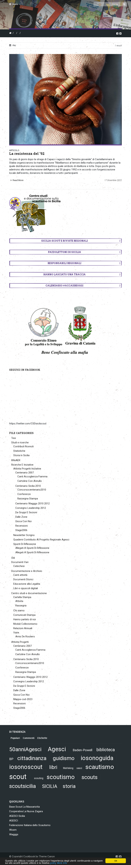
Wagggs (13, 834)
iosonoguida (97, 758)
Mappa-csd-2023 (22, 699)
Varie (16, 632)
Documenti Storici (23, 579)
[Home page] (13, 15)
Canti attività (20, 574)
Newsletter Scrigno (24, 535)
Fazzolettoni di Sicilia (64, 252)
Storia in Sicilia (21, 455)
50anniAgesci (25, 749)
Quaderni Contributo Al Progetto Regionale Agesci (41, 539)
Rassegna (20, 605)
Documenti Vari (19, 562)
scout (17, 777)
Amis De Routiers (25, 636)
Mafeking (68, 768)
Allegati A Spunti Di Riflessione (32, 547)
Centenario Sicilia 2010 (28, 485)
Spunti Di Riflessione (24, 544)
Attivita (19, 601)
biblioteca (105, 749)
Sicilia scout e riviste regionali (64, 240)
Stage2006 (21, 530)
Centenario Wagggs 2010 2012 (32, 503)
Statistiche (19, 450)
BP (11, 759)
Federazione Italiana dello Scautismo (29, 825)
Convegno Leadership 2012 (30, 507)
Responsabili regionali (64, 263)
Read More (18, 180)
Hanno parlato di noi (24, 619)
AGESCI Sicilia (17, 815)
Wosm (13, 829)
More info (62, 862)
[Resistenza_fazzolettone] (65, 99)
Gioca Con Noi (23, 521)
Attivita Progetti (20, 641)
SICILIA (49, 786)
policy (53, 862)
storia (69, 786)
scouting (38, 778)
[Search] (124, 4)
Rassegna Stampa (27, 498)
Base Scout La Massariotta (24, 806)
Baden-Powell (82, 750)
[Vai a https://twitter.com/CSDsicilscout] (120, 33)
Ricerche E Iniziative (22, 464)
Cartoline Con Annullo (29, 480)
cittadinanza (31, 758)
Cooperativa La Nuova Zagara (26, 811)
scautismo (99, 766)
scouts (90, 777)
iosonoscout (25, 766)
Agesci (57, 749)
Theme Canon (47, 856)
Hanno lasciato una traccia (64, 274)
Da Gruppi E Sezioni (26, 512)
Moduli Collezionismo (25, 623)
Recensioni (21, 525)
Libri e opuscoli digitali (25, 588)
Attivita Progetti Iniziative (27, 468)
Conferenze (24, 494)
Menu (15, 4)
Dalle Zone (21, 516)
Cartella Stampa (22, 597)
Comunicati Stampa (24, 614)
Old (13, 557)
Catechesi (19, 566)
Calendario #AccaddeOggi (64, 285)
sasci (79, 768)
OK (115, 860)
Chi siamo (19, 610)
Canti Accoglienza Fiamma (32, 476)
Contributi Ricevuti (23, 446)
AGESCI (13, 820)
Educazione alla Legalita (26, 583)
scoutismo (61, 777)
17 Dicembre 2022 (113, 180)
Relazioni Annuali (22, 628)
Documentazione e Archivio (26, 571)
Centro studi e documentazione (29, 593)
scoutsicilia (22, 786)
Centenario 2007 (24, 472)
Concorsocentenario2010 (31, 489)
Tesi (13, 438)
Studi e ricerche (20, 442)
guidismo (63, 758)
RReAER (15, 460)
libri (53, 767)
